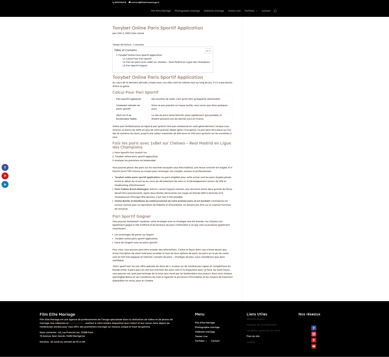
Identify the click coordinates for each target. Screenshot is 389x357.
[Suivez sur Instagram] (313, 334)
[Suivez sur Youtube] (313, 346)
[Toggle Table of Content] (206, 50)
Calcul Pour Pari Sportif (138, 58)
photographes (77, 323)
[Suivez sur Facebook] (313, 328)
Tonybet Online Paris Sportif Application (140, 55)
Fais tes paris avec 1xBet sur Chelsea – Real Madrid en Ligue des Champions (168, 62)
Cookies (251, 342)
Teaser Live (234, 11)
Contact (266, 11)
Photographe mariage (187, 11)
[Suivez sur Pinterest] (313, 340)
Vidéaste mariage (214, 11)
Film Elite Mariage (161, 11)
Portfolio (250, 11)
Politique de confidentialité (262, 324)
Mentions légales (256, 319)
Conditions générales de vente (263, 330)
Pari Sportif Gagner (136, 65)
